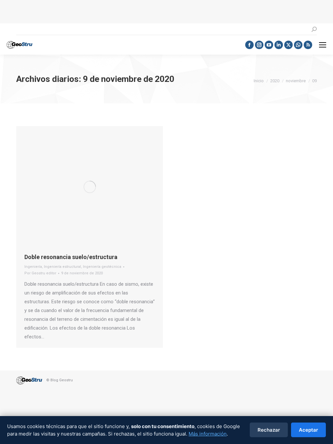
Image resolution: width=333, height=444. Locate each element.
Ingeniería (33, 267)
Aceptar (308, 430)
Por (40, 273)
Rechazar (269, 430)
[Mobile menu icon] (322, 45)
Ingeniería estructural (62, 267)
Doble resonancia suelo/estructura (70, 257)
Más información (208, 434)
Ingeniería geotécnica (102, 267)
